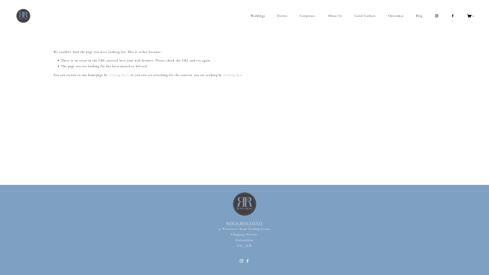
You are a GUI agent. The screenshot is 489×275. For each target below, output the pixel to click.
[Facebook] (453, 16)
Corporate (308, 16)
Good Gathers (365, 16)
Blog (419, 16)
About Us (335, 16)
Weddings (258, 16)
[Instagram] (437, 16)
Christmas (396, 16)
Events (282, 16)
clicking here (118, 75)
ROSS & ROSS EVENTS (244, 223)
